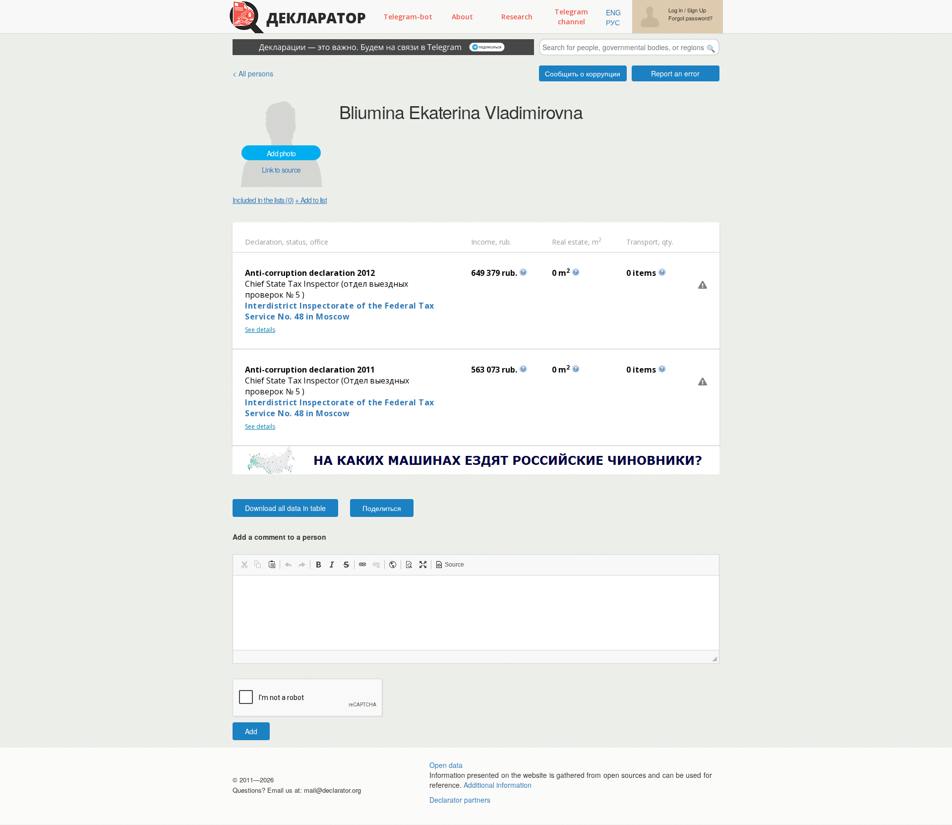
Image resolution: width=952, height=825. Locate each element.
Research (517, 16)
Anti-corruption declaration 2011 (310, 369)
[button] (244, 564)
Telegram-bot (407, 16)
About (462, 16)
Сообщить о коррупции (582, 73)
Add (251, 731)
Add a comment (279, 537)
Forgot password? (690, 18)
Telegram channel (571, 16)
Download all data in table (285, 508)
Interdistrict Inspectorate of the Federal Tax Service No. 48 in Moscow (339, 311)
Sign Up (696, 10)
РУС (613, 22)
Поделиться (381, 508)
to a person (307, 537)
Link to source (281, 170)
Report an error (675, 73)
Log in (675, 10)
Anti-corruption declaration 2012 (310, 272)
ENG (613, 12)
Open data (446, 765)
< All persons (253, 73)
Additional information (498, 785)
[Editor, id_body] (476, 612)
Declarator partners (459, 800)
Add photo (281, 153)
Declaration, (264, 242)
